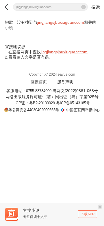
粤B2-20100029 (42, 103)
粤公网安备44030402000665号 (33, 110)
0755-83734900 (38, 91)
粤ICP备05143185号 (73, 103)
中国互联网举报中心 (83, 110)
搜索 (95, 6)
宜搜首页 (39, 81)
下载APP (87, 214)
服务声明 (65, 81)
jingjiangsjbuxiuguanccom (64, 52)
